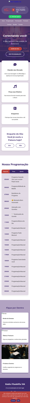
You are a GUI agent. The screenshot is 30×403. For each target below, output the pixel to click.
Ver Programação (15, 54)
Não (20, 145)
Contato (20, 24)
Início (3, 21)
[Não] (28, 397)
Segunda (5, 171)
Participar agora (16, 16)
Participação (18, 21)
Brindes (15, 24)
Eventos (9, 24)
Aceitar (13, 400)
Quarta (21, 171)
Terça (13, 171)
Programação (10, 21)
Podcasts (25, 21)
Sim (9, 145)
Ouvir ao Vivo (15, 48)
